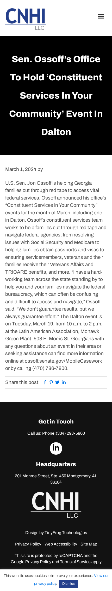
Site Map (88, 544)
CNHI (25, 19)
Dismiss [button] (68, 584)
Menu (101, 16)
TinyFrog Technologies (66, 532)
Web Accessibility (61, 544)
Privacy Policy (28, 544)
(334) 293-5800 (70, 433)
